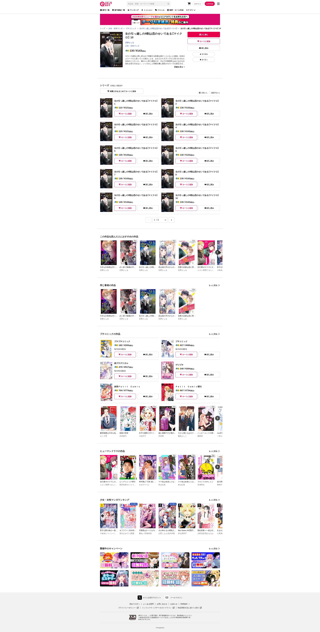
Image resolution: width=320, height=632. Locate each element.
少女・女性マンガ (132, 46)
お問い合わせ (162, 604)
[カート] (189, 3)
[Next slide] (217, 252)
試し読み (205, 48)
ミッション (148, 10)
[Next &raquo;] (171, 220)
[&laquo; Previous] (148, 220)
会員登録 (209, 4)
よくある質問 (148, 604)
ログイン (197, 4)
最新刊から (215, 93)
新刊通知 (205, 54)
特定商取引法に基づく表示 (190, 608)
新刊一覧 (106, 10)
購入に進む (203, 35)
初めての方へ (135, 604)
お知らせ (173, 604)
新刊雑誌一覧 (119, 10)
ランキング (134, 10)
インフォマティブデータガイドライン (157, 608)
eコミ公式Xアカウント (150, 598)
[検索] (168, 3)
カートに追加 (205, 41)
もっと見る (213, 285)
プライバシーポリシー (128, 608)
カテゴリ (189, 10)
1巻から (204, 93)
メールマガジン (176, 598)
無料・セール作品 (177, 10)
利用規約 (184, 604)
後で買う (205, 60)
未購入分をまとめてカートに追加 (123, 91)
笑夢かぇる (129, 43)
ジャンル (161, 10)
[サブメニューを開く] (218, 3)
